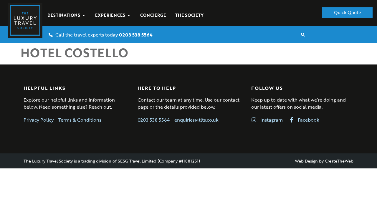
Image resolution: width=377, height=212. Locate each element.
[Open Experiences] (129, 15)
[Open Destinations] (84, 15)
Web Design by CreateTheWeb (324, 161)
